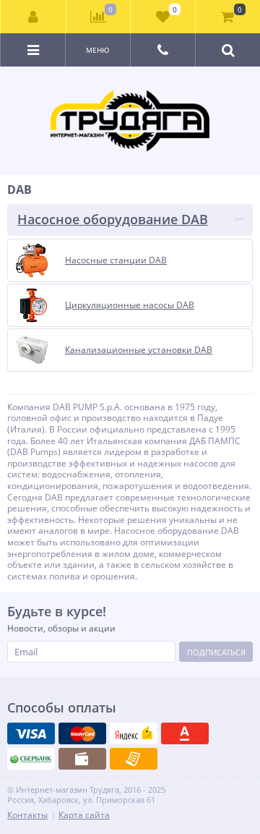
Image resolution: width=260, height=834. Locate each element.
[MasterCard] (82, 733)
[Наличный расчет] (82, 759)
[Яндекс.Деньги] (133, 733)
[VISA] (31, 733)
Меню (98, 50)
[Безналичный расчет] (133, 759)
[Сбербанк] (31, 759)
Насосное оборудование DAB (112, 219)
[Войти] (33, 16)
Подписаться (216, 652)
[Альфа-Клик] (185, 733)
